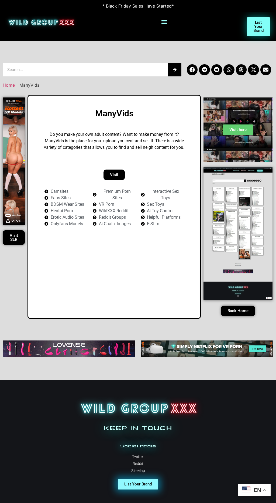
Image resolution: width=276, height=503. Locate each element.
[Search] (174, 69)
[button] (164, 21)
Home (9, 85)
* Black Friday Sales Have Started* (138, 6)
